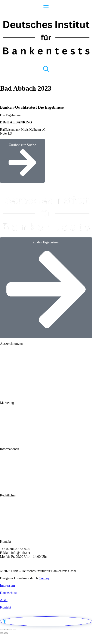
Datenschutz (8, 593)
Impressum (7, 585)
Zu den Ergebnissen (46, 242)
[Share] (6, 629)
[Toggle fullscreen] (10, 629)
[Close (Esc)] (1, 629)
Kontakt (5, 607)
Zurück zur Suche (22, 145)
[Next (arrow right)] (6, 633)
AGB (3, 600)
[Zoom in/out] (14, 629)
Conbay (44, 578)
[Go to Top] (46, 621)
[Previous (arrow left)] (1, 633)
